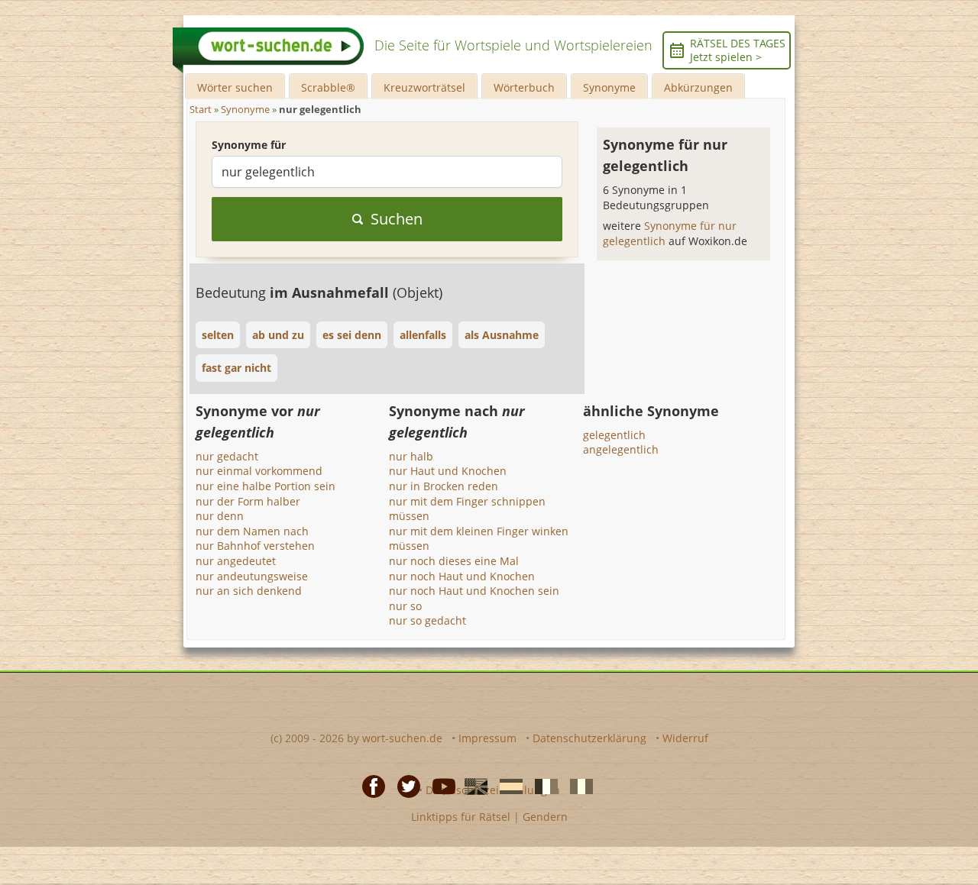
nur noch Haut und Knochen (462, 576)
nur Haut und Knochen (448, 470)
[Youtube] (439, 786)
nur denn (220, 516)
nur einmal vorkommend (259, 470)
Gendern (545, 816)
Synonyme (609, 87)
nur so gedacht (427, 620)
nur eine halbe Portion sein (265, 486)
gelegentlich (614, 435)
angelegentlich (621, 449)
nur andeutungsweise (252, 576)
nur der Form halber (248, 501)
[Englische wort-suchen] (471, 786)
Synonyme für (249, 144)
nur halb (411, 456)
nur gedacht (227, 456)
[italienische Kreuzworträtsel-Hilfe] (577, 786)
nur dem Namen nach (252, 531)
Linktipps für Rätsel (460, 816)
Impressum (487, 738)
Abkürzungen (698, 87)
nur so (405, 606)
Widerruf (685, 738)
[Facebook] (369, 786)
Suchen (397, 218)
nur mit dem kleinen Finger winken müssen (478, 539)
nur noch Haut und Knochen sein (474, 590)
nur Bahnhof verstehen (255, 545)
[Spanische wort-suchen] (507, 786)
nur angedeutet (236, 561)
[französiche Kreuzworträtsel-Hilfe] (542, 786)
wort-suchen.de (402, 738)
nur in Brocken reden (443, 486)
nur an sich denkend (249, 590)
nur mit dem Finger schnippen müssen (467, 509)
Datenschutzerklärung (589, 738)
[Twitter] (404, 786)
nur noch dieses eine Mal (454, 561)
